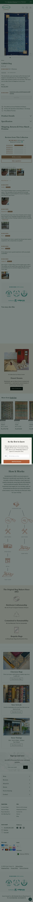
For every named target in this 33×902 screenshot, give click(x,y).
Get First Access (16, 461)
